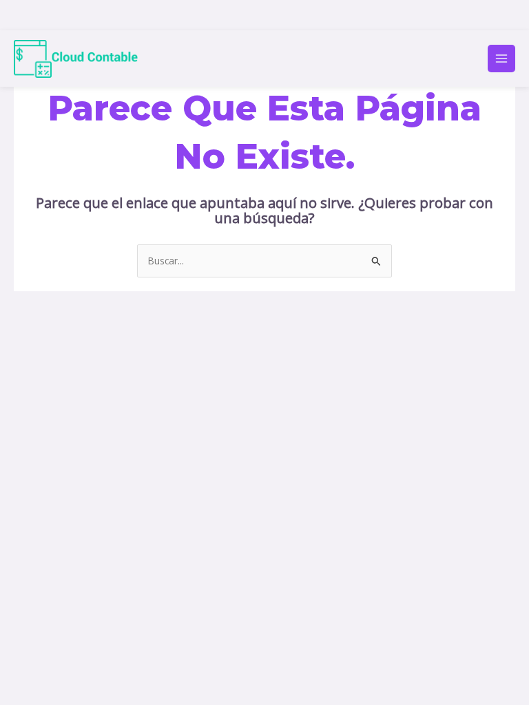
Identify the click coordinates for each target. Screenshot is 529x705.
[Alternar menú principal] (502, 59)
